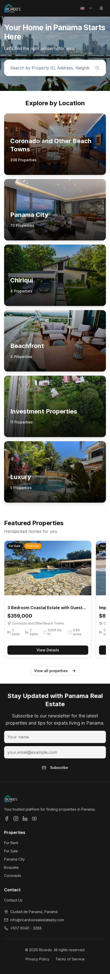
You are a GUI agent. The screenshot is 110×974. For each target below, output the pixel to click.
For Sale (11, 851)
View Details (48, 650)
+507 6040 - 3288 (26, 928)
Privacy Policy (37, 959)
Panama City (14, 859)
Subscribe (59, 767)
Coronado (12, 875)
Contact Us (13, 900)
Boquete (11, 867)
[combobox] (86, 8)
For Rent (11, 843)
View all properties (51, 671)
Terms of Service (70, 959)
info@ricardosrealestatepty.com (37, 920)
